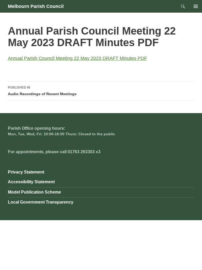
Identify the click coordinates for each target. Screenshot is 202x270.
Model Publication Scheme (34, 192)
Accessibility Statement (31, 182)
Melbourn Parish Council (36, 6)
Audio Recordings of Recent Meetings (42, 91)
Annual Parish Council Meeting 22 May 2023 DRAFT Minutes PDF (77, 58)
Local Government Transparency (40, 202)
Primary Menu (195, 6)
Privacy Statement (26, 172)
